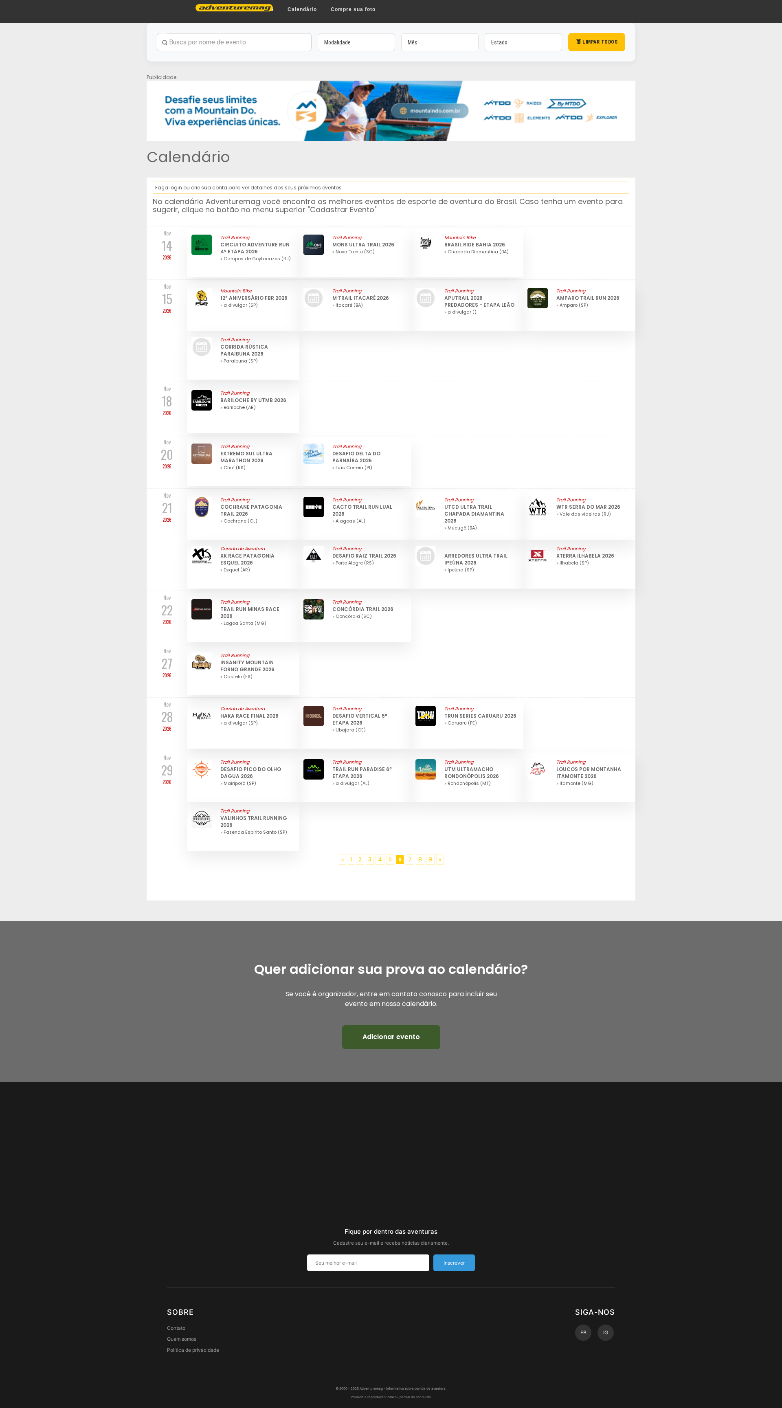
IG (605, 1332)
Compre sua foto (353, 9)
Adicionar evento (391, 1036)
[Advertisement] (391, 1163)
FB (583, 1332)
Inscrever (454, 1263)
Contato (176, 1328)
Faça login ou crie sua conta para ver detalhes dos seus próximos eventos (248, 187)
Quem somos (181, 1339)
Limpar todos (599, 42)
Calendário (302, 9)
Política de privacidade (193, 1350)
